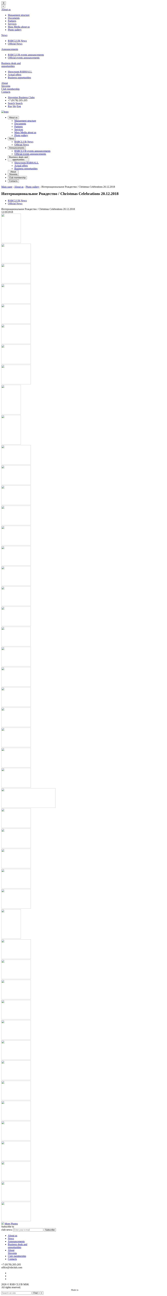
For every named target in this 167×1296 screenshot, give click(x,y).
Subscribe (50, 1230)
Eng (19, 106)
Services (12, 23)
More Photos (11, 1223)
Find (35, 1293)
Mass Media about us (19, 26)
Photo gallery (15, 29)
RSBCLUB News (17, 40)
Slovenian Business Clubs (21, 97)
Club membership (10, 89)
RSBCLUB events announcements (26, 54)
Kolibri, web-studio (87, 1290)
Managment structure (19, 15)
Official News (15, 43)
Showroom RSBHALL (20, 71)
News (4, 35)
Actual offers (14, 74)
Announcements (9, 49)
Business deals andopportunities (11, 65)
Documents (14, 18)
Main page (6, 186)
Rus (10, 106)
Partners (12, 21)
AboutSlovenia (5, 84)
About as (6, 9)
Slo (14, 106)
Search (11, 103)
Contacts (5, 91)
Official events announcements (23, 57)
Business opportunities (19, 77)
